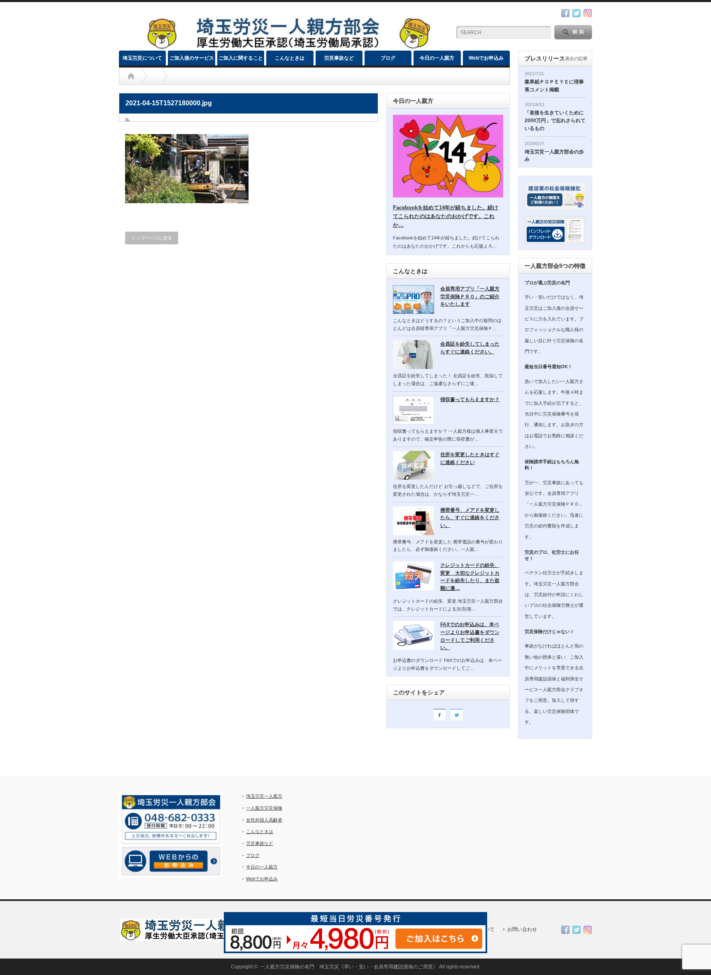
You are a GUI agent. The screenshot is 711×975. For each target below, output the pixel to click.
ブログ (388, 58)
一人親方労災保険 (264, 808)
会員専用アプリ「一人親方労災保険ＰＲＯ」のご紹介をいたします (470, 296)
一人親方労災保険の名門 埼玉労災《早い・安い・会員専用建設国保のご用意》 (349, 967)
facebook (565, 13)
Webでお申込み (486, 58)
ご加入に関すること (240, 58)
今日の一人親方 (437, 58)
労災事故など (339, 58)
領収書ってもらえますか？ (470, 399)
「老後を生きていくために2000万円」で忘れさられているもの (555, 120)
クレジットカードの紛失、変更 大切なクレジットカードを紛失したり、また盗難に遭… (470, 576)
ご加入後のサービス (192, 58)
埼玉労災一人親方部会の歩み (554, 155)
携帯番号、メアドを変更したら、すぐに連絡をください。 (470, 517)
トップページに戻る (151, 237)
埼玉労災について (142, 58)
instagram (587, 13)
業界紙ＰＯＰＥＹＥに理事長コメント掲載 (554, 86)
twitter (576, 13)
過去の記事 (576, 58)
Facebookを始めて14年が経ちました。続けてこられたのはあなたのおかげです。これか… (445, 216)
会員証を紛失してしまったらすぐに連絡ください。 (470, 348)
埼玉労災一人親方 (264, 796)
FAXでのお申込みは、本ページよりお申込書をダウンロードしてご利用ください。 (470, 636)
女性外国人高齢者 (264, 819)
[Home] (131, 76)
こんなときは (289, 58)
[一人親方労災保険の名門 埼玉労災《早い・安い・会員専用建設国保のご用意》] (288, 47)
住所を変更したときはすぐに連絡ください (470, 458)
